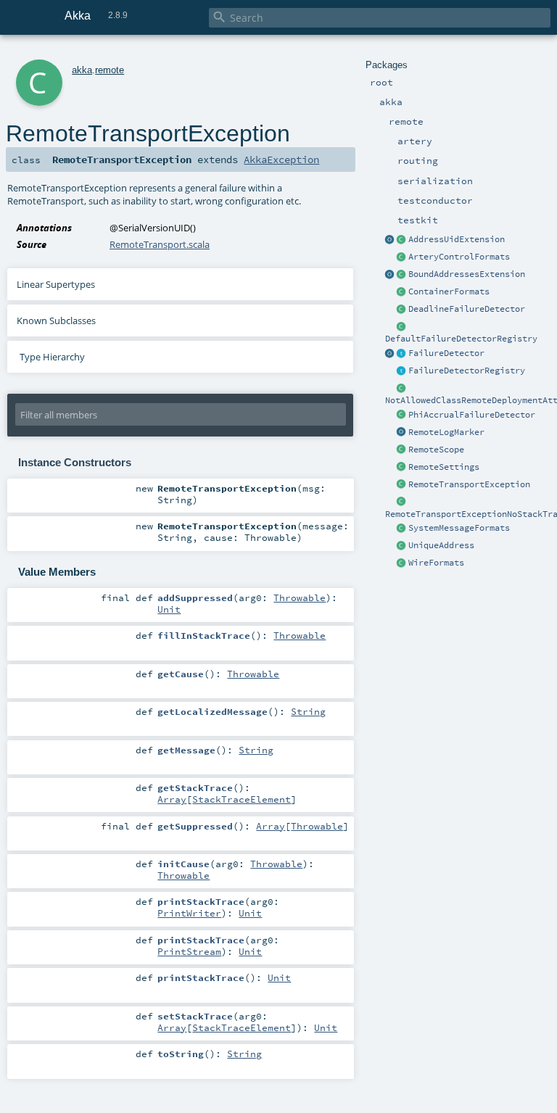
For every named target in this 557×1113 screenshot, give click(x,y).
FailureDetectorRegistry (466, 370)
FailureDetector (446, 353)
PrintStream (189, 951)
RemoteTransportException (469, 484)
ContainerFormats (449, 291)
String (308, 711)
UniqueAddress (441, 545)
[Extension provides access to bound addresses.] (390, 275)
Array (171, 799)
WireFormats (436, 563)
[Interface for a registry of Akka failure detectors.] (402, 371)
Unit (169, 609)
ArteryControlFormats (459, 257)
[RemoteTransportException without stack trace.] (402, 502)
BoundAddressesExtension (466, 274)
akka (82, 70)
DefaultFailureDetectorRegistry (461, 339)
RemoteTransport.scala (160, 244)
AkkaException (281, 159)
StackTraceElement (241, 799)
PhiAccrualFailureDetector (471, 415)
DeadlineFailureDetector (466, 309)
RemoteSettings (443, 467)
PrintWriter (189, 913)
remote (109, 70)
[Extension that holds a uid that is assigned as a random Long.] (390, 240)
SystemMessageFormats (459, 528)
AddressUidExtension (456, 239)
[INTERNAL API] (402, 388)
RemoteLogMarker (446, 432)
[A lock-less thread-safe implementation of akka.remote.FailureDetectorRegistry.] (402, 327)
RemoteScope (436, 449)
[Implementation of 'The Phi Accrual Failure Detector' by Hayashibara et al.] (402, 415)
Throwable (299, 597)
